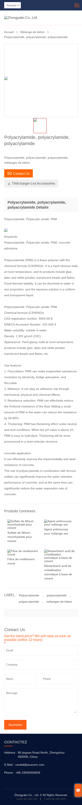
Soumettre (15, 724)
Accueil (9, 32)
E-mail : (9, 764)
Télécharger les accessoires (31, 183)
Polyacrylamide (29, 595)
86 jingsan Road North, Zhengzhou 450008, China (41, 754)
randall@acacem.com (29, 764)
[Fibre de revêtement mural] (22, 554)
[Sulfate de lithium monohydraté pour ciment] (22, 527)
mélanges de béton (59, 601)
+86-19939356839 (28, 772)
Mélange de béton (32, 32)
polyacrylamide (57, 595)
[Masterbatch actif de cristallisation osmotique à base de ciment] (59, 561)
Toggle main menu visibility (77, 5)
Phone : (9, 772)
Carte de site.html (55, 798)
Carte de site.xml (26, 798)
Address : (10, 752)
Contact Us (18, 173)
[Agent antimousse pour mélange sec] (59, 524)
